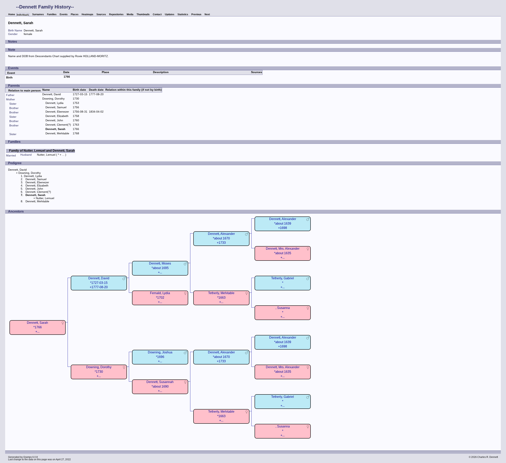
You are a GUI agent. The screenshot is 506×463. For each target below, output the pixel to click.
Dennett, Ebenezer (57, 111)
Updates (169, 14)
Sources (101, 14)
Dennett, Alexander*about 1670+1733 (221, 238)
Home (11, 14)
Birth (9, 77)
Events (64, 14)
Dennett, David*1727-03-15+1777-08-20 (98, 283)
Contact (157, 14)
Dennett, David (51, 94)
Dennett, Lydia (54, 102)
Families (52, 14)
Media (130, 14)
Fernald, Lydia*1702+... (160, 297)
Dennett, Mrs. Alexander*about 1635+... (282, 253)
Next (207, 14)
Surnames (38, 14)
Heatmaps (87, 14)
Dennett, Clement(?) (58, 124)
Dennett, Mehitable (57, 133)
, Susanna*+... (283, 312)
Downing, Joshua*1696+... (160, 357)
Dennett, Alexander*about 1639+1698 (282, 223)
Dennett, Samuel (55, 107)
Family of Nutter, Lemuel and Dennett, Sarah (42, 150)
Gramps (27, 457)
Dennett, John (54, 120)
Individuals (23, 14)
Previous (196, 14)
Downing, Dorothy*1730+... (98, 371)
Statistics (182, 14)
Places (74, 14)
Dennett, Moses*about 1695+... (160, 268)
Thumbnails (143, 14)
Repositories (116, 14)
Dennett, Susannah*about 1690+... (160, 386)
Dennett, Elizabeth (56, 116)
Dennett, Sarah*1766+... (37, 327)
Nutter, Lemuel (46, 154)
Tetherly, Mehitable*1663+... (221, 297)
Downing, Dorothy (53, 98)
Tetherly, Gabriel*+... (282, 283)
